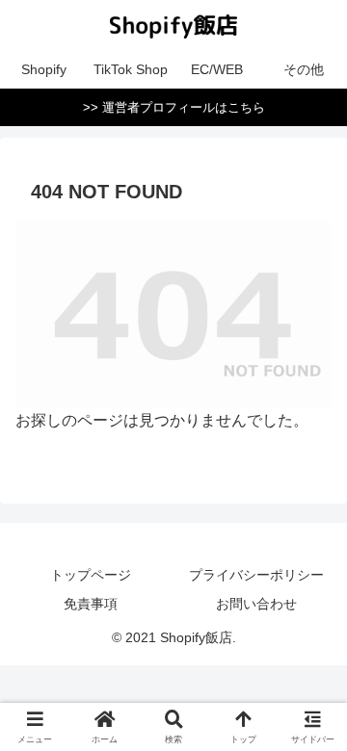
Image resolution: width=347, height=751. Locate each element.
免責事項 (91, 603)
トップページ (90, 575)
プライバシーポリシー (256, 575)
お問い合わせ (256, 603)
